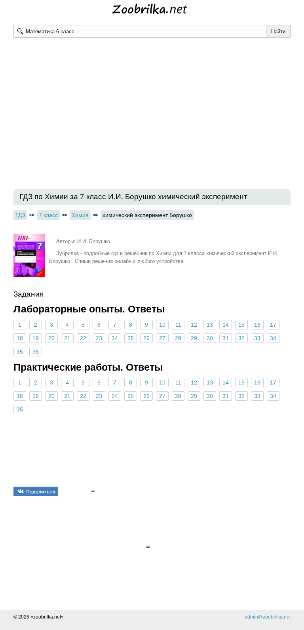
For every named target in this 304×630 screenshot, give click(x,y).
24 (115, 338)
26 (146, 338)
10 (162, 325)
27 (162, 338)
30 (210, 338)
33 (257, 338)
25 (130, 338)
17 (273, 325)
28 (178, 338)
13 (210, 325)
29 (194, 338)
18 (20, 338)
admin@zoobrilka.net (268, 617)
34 (273, 338)
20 (51, 338)
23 (99, 338)
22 (83, 338)
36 (35, 351)
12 (194, 325)
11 (178, 325)
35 (20, 351)
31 (225, 338)
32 (241, 338)
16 (257, 325)
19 (35, 338)
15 (241, 325)
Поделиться (40, 492)
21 (67, 338)
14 (225, 325)
